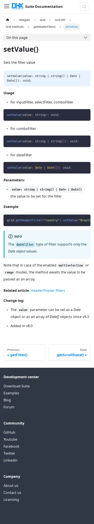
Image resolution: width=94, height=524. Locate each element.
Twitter (9, 453)
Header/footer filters (48, 290)
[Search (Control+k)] (84, 6)
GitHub (9, 432)
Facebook (11, 446)
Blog (7, 400)
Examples (11, 393)
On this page (17, 37)
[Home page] (7, 20)
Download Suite (16, 386)
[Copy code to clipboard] (85, 114)
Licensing (11, 499)
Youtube (10, 439)
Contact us (12, 492)
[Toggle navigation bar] (6, 6)
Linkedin (10, 460)
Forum (8, 407)
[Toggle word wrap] (77, 220)
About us (10, 485)
